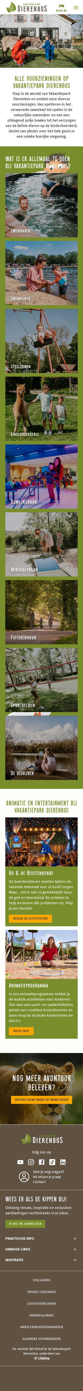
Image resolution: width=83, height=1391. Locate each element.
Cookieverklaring (41, 1304)
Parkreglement (41, 1315)
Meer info (21, 1031)
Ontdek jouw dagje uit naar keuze (42, 1100)
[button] (76, 7)
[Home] (26, 7)
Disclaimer (41, 1280)
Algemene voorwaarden (41, 1339)
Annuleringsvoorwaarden (41, 1327)
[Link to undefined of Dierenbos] (20, 1162)
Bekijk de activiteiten (30, 918)
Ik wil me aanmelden (25, 1224)
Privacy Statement (41, 1292)
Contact (39, 1182)
